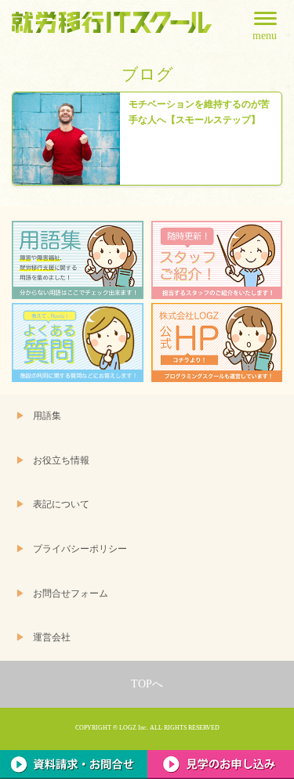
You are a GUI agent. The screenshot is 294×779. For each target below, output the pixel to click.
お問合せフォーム (70, 594)
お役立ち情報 (61, 461)
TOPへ (147, 684)
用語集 (47, 416)
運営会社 (52, 638)
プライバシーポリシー (80, 549)
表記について (61, 504)
